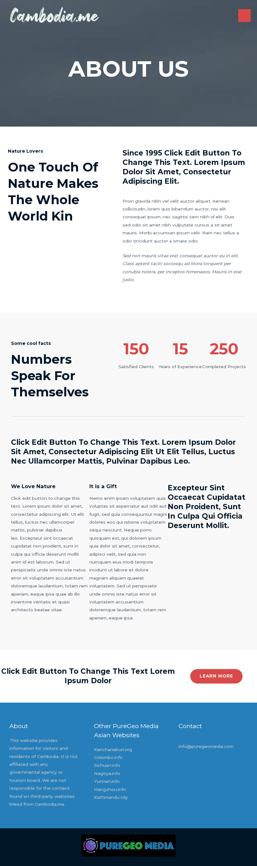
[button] (216, 676)
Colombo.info (108, 757)
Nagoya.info (107, 773)
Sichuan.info (107, 765)
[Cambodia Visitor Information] (54, 15)
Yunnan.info (107, 781)
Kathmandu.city (111, 797)
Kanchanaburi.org (113, 749)
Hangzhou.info (110, 789)
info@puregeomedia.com (206, 746)
